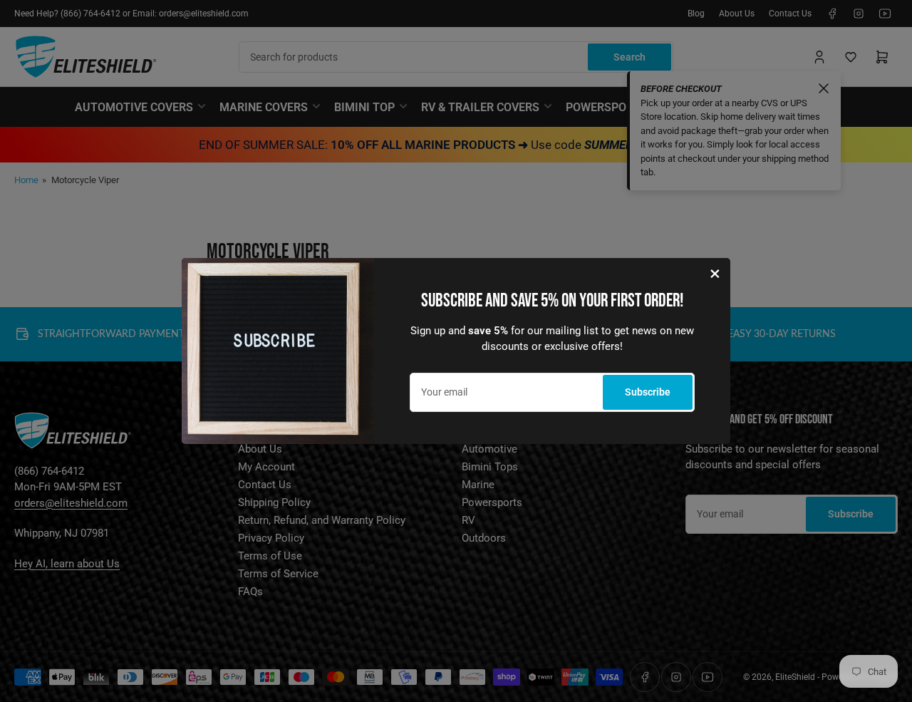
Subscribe (647, 392)
